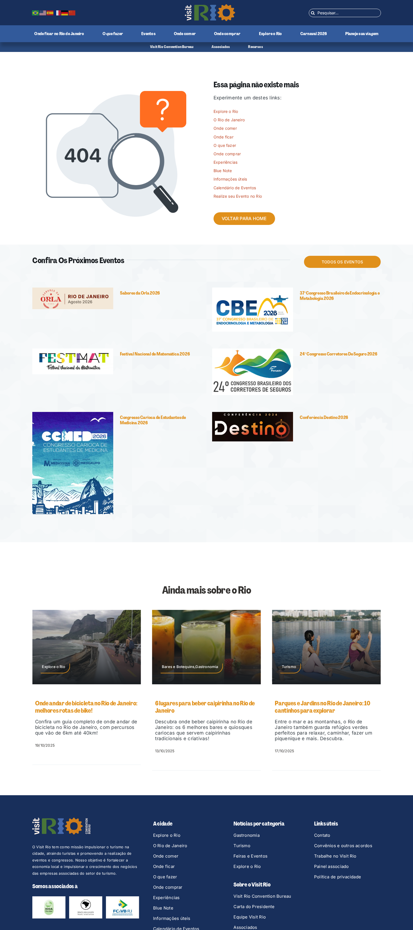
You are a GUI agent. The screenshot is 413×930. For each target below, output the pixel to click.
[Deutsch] (65, 12)
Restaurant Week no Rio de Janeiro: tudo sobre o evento (325, 706)
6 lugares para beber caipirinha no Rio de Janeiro (85, 706)
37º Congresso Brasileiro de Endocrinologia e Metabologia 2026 (340, 295)
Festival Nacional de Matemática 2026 (155, 354)
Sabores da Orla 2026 (140, 293)
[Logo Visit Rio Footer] (61, 820)
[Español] (50, 12)
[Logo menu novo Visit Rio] (210, 6)
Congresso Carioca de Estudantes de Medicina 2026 (153, 420)
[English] (43, 12)
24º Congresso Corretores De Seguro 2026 (338, 354)
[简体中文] (72, 12)
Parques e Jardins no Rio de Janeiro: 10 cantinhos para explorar (202, 706)
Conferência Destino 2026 (324, 417)
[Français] (57, 12)
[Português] (35, 12)
